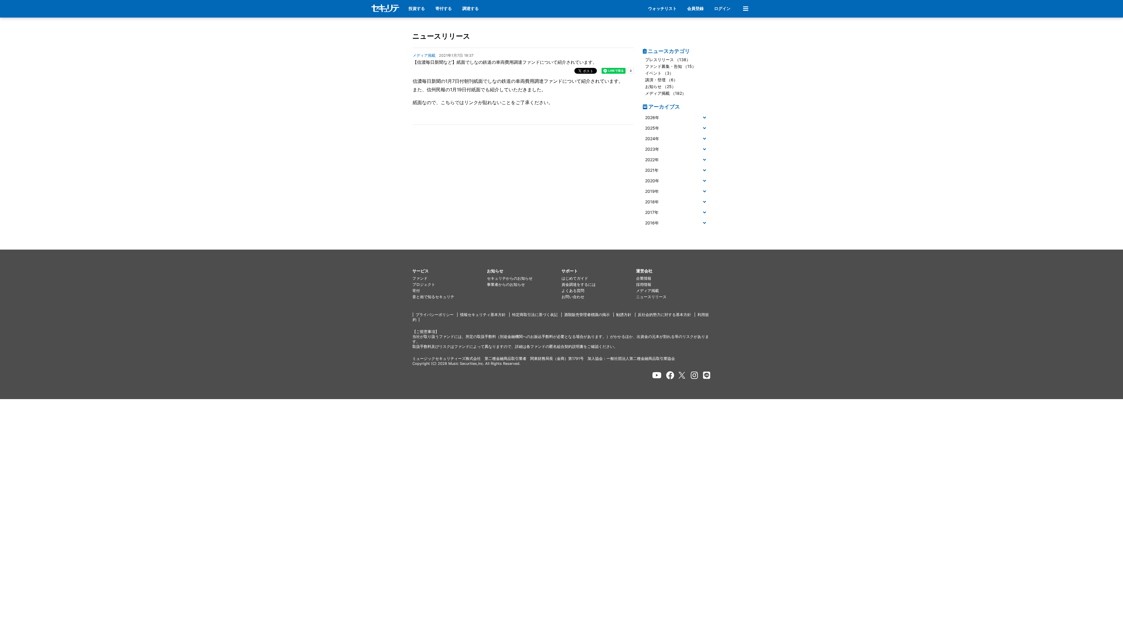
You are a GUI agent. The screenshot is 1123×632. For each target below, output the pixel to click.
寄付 (416, 290)
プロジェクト (423, 284)
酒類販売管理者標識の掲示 (587, 314)
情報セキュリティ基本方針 (483, 314)
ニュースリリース (441, 36)
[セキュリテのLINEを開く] (706, 375)
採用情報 (643, 284)
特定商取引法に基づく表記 (535, 314)
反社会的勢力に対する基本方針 (664, 314)
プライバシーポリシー (435, 314)
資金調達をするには (579, 284)
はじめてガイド (575, 278)
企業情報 (643, 278)
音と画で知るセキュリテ (433, 297)
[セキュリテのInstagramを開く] (694, 375)
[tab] (677, 118)
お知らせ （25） (660, 86)
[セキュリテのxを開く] (682, 375)
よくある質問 (573, 290)
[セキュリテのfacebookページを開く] (670, 375)
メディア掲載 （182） (665, 93)
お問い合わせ (573, 297)
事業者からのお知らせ (506, 284)
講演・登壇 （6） (661, 79)
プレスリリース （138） (667, 59)
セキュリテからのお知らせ (510, 278)
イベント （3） (659, 73)
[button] (677, 118)
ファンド (420, 278)
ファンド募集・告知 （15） (670, 66)
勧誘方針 (623, 314)
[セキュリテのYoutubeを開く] (657, 375)
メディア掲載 (647, 290)
